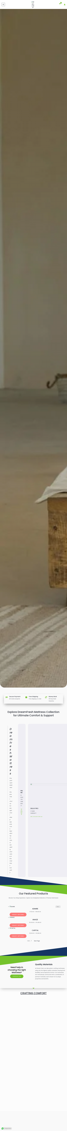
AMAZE (35, 920)
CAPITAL (35, 930)
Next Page (37, 941)
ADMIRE (35, 909)
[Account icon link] (64, 4)
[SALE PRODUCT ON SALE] (12, 917)
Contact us (17, 976)
